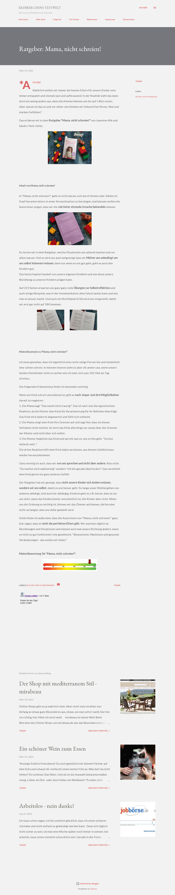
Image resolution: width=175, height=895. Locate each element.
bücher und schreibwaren (146, 96)
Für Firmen (74, 19)
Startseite (23, 19)
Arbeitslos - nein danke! (46, 806)
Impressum (110, 19)
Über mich (40, 19)
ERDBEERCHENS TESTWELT (40, 7)
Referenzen (92, 19)
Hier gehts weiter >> (99, 731)
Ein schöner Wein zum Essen (52, 748)
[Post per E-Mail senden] (58, 585)
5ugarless (93, 889)
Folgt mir (57, 19)
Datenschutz (129, 19)
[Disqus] (69, 625)
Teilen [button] (138, 81)
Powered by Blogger (89, 883)
